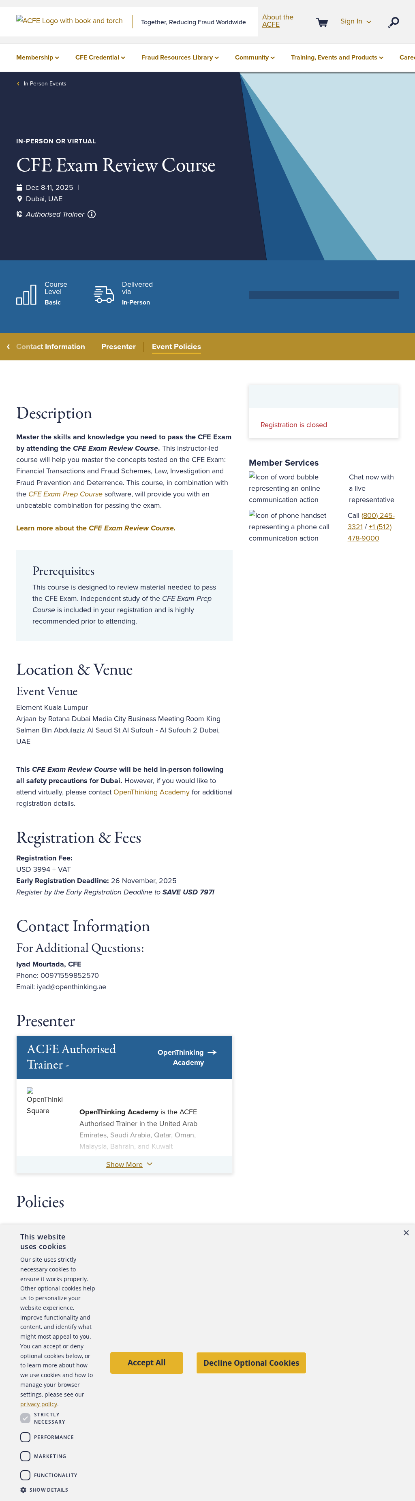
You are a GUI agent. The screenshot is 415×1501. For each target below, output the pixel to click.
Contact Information (50, 346)
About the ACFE (277, 20)
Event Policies (176, 346)
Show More (124, 1164)
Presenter (118, 346)
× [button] (406, 1233)
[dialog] (207, 1362)
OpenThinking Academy (151, 792)
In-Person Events (45, 83)
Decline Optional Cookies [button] (251, 1362)
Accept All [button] (147, 1362)
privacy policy (38, 1404)
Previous (8, 346)
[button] (57, 1490)
